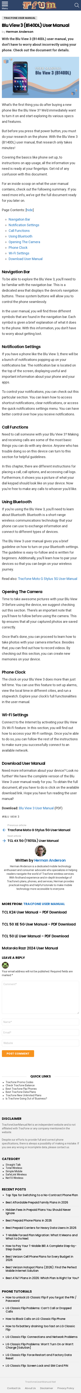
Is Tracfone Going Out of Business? (26, 1098)
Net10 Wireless (14, 1177)
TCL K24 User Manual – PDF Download (34, 912)
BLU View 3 (12, 817)
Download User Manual (26, 259)
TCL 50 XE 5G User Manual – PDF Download (39, 924)
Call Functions (19, 231)
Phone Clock (18, 248)
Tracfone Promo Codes (19, 1082)
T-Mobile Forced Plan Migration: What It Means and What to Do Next (42, 1236)
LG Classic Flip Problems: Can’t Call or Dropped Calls (38, 1309)
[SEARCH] (77, 5)
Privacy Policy (65, 1388)
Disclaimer (46, 1388)
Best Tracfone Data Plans (21, 1091)
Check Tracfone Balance (20, 1085)
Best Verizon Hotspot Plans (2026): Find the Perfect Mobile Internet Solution (41, 1269)
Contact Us (14, 1388)
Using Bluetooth (20, 236)
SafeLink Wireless (16, 1174)
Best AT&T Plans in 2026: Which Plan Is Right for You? (42, 1278)
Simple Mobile (14, 1171)
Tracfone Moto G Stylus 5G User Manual (47, 579)
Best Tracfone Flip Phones (21, 1088)
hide (29, 210)
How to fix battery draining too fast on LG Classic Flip (40, 1328)
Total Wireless (14, 1167)
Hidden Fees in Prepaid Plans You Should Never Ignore (38, 1211)
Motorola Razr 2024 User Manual (30, 948)
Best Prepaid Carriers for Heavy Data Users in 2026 (41, 1228)
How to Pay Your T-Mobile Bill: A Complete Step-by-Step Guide (41, 1247)
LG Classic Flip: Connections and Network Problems (42, 1337)
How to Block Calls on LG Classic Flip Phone (35, 1319)
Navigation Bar (19, 219)
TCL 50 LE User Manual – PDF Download (35, 936)
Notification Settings (24, 225)
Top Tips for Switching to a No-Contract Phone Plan (42, 1195)
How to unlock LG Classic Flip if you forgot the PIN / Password (41, 1299)
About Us (30, 1388)
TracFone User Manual (44, 904)
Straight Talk (13, 1164)
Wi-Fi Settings (19, 253)
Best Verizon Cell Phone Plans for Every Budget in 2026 (39, 1258)
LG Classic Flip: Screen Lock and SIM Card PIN (37, 1366)
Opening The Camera (24, 242)
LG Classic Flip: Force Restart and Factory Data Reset (39, 1356)
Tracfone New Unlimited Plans (23, 1095)
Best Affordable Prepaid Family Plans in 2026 (37, 1202)
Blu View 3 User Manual (36, 808)
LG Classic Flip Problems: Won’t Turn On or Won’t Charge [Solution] (39, 1346)
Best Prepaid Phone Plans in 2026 (29, 1220)
